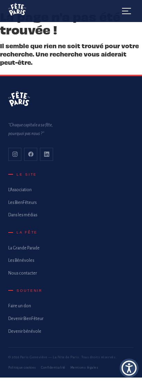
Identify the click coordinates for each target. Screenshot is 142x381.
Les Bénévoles (21, 260)
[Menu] (127, 11)
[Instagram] (14, 154)
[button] (129, 368)
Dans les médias (22, 215)
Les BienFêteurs (22, 202)
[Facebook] (30, 154)
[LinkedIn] (46, 154)
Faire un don (19, 305)
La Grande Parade (24, 248)
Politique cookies (22, 367)
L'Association (20, 189)
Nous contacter (22, 273)
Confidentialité (53, 367)
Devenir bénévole (24, 331)
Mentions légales (84, 367)
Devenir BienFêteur (25, 318)
